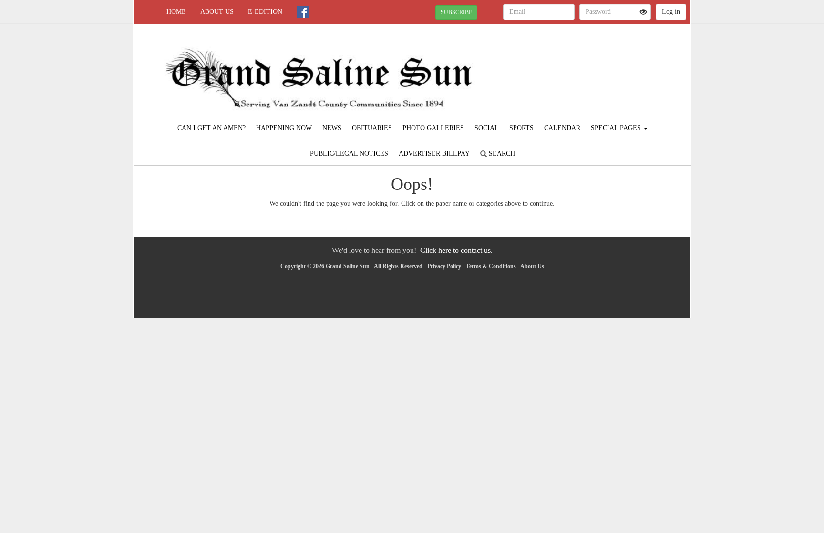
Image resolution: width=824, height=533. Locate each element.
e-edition (265, 11)
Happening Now (284, 128)
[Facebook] (302, 12)
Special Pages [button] (617, 128)
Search (501, 153)
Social (486, 128)
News (331, 128)
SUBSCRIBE (456, 12)
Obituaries (372, 128)
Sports (521, 128)
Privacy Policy (444, 266)
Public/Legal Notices (349, 153)
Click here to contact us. (456, 250)
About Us (217, 11)
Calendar (562, 128)
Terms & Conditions (491, 266)
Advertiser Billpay (434, 153)
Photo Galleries (433, 128)
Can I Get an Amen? (211, 128)
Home (176, 11)
